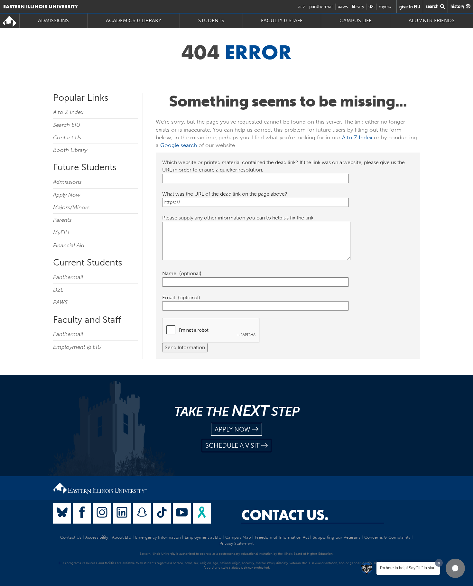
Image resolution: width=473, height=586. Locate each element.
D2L (58, 289)
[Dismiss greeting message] (439, 563)
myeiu (385, 6)
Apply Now (66, 194)
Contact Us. (285, 515)
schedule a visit (232, 445)
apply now (232, 429)
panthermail (321, 6)
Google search (178, 145)
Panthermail (68, 277)
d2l (371, 6)
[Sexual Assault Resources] (202, 513)
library (358, 6)
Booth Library (70, 150)
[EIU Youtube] (182, 513)
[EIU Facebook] (82, 513)
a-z (301, 6)
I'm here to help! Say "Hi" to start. (408, 568)
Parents (62, 220)
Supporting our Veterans (336, 537)
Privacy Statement (236, 543)
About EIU (121, 537)
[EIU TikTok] (162, 513)
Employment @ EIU (77, 347)
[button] (455, 568)
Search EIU (66, 125)
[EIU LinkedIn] (122, 513)
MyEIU (61, 232)
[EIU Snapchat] (142, 513)
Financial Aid (68, 245)
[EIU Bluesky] (62, 513)
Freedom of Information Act (282, 537)
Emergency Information (158, 537)
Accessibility (96, 537)
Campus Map (238, 537)
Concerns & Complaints (387, 537)
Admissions (67, 182)
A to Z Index (68, 112)
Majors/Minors (71, 207)
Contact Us (67, 137)
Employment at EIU (203, 537)
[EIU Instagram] (102, 513)
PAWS (60, 302)
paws (343, 6)
